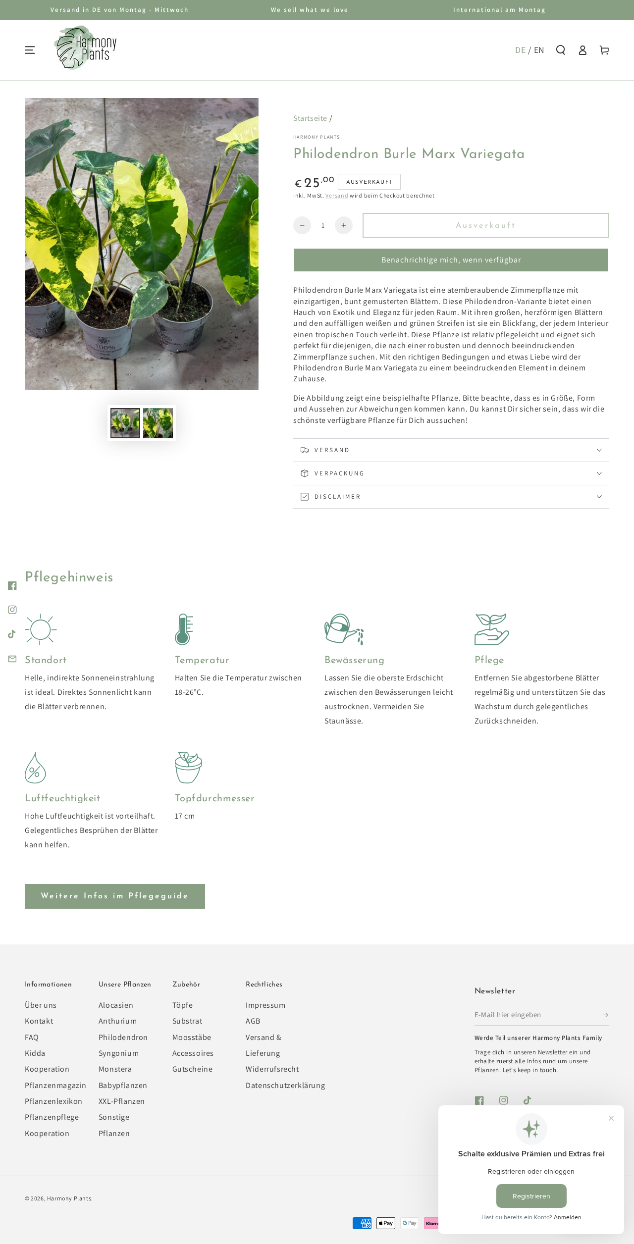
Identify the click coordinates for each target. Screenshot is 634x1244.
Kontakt (39, 1021)
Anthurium (118, 1021)
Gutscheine (192, 1069)
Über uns (41, 1005)
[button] (561, 50)
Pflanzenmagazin (56, 1085)
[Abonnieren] (606, 1015)
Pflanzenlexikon (54, 1101)
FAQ (32, 1037)
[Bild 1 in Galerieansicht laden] (125, 423)
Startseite (310, 118)
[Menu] (30, 50)
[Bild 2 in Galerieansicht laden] (158, 423)
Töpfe (182, 1005)
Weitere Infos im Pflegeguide (115, 896)
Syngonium (119, 1053)
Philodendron (123, 1037)
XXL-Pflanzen (122, 1101)
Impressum (265, 1005)
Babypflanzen (123, 1085)
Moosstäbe (191, 1037)
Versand (336, 195)
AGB (253, 1021)
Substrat (187, 1021)
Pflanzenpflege (52, 1117)
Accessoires (193, 1053)
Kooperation (47, 1133)
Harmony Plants (316, 137)
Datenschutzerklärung (285, 1085)
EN (539, 49)
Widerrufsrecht (272, 1069)
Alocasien (116, 1005)
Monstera (115, 1069)
